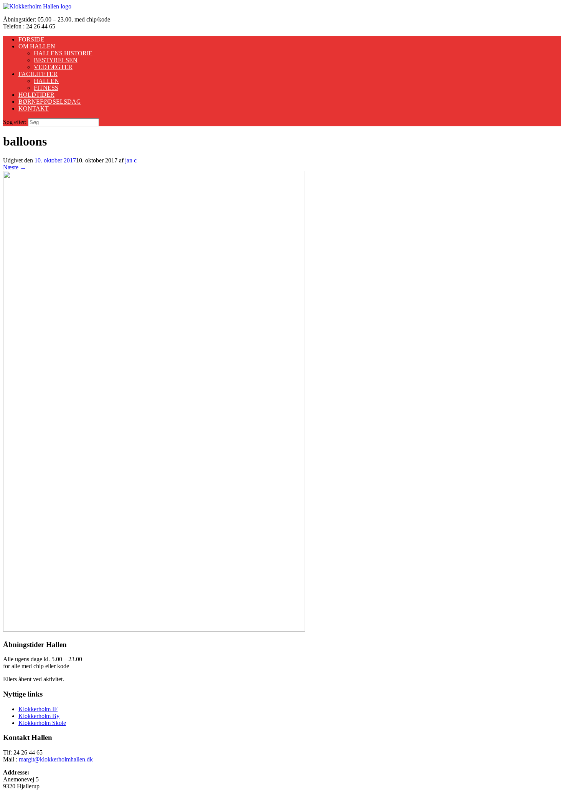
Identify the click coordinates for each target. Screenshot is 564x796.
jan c (131, 160)
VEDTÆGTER (53, 67)
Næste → (14, 167)
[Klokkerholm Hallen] (37, 6)
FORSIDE (31, 39)
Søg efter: (14, 122)
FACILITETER (38, 74)
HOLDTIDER (36, 94)
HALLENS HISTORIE (63, 53)
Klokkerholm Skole (42, 723)
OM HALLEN (36, 46)
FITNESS (46, 87)
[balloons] (154, 629)
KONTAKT (33, 108)
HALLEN (46, 81)
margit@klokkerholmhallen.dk (56, 759)
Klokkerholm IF (38, 709)
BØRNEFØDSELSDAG (49, 101)
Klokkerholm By (38, 716)
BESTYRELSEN (56, 60)
